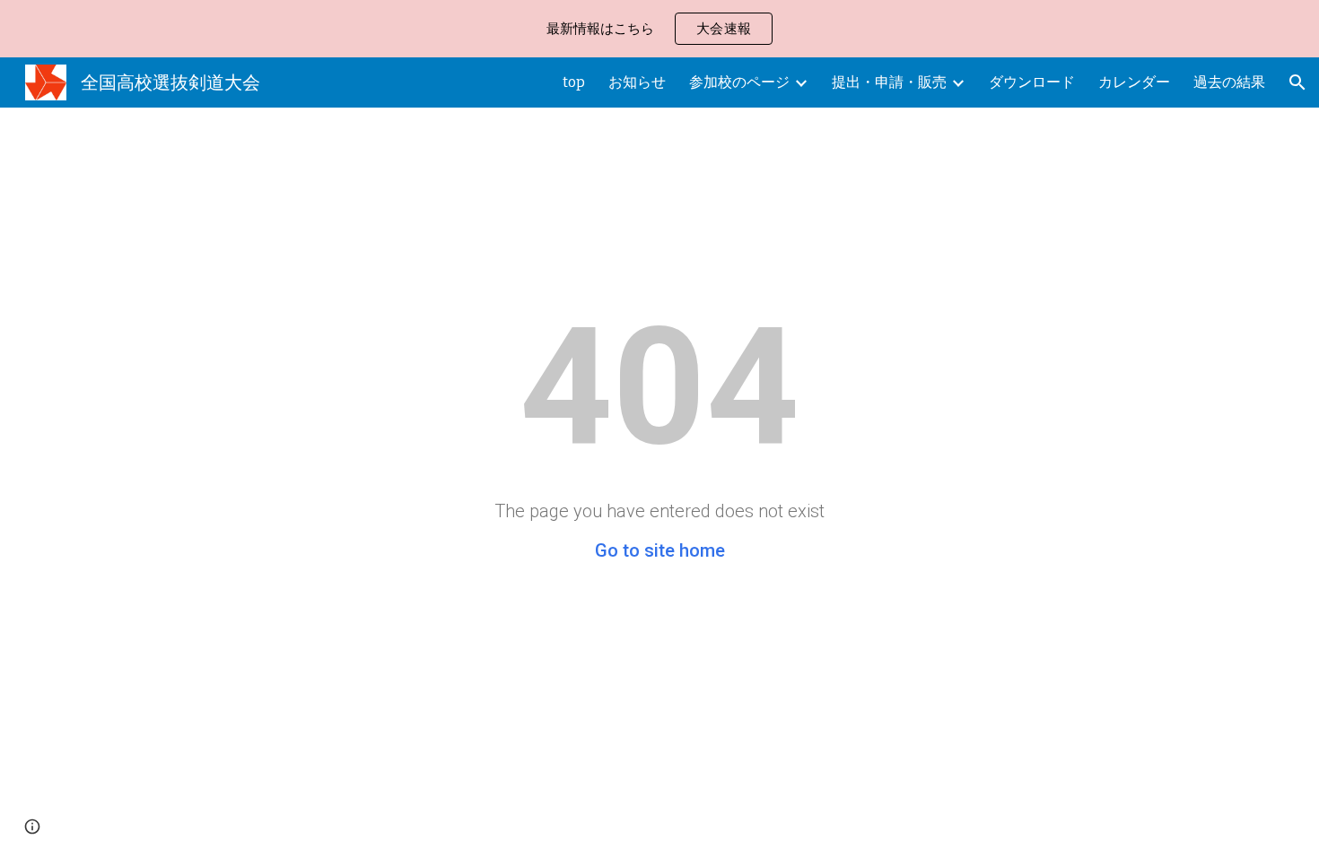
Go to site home (660, 550)
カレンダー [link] (1134, 82)
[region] (659, 28)
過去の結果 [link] (1229, 82)
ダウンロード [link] (1032, 82)
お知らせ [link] (637, 82)
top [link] (574, 82)
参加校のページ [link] (739, 82)
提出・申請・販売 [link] (889, 82)
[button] (1297, 82)
